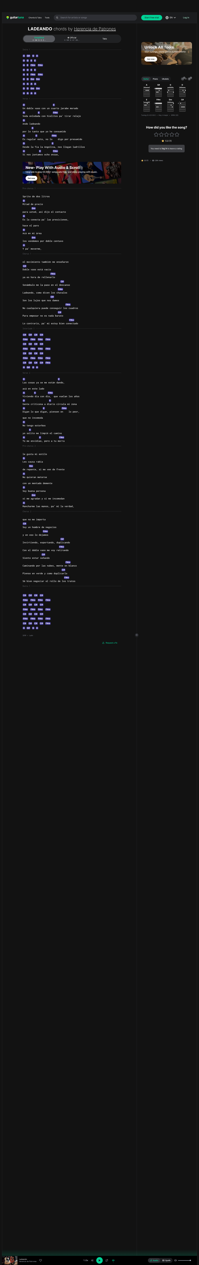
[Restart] (92, 1260)
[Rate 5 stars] (177, 134)
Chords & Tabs (35, 18)
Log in (186, 17)
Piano (155, 79)
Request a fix (111, 643)
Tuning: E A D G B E (148, 115)
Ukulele (165, 79)
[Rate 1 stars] (156, 134)
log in (164, 148)
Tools (47, 18)
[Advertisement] (93, 6)
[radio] (154, 1260)
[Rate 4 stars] (171, 134)
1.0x (85, 1260)
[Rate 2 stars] (161, 134)
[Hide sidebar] (136, 635)
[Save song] (40, 1260)
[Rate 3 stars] (166, 134)
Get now (31, 178)
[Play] (99, 1260)
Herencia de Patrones (95, 28)
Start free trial (152, 17)
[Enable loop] (106, 1260)
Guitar (146, 79)
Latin (31, 635)
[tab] (39, 38)
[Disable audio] (113, 1260)
